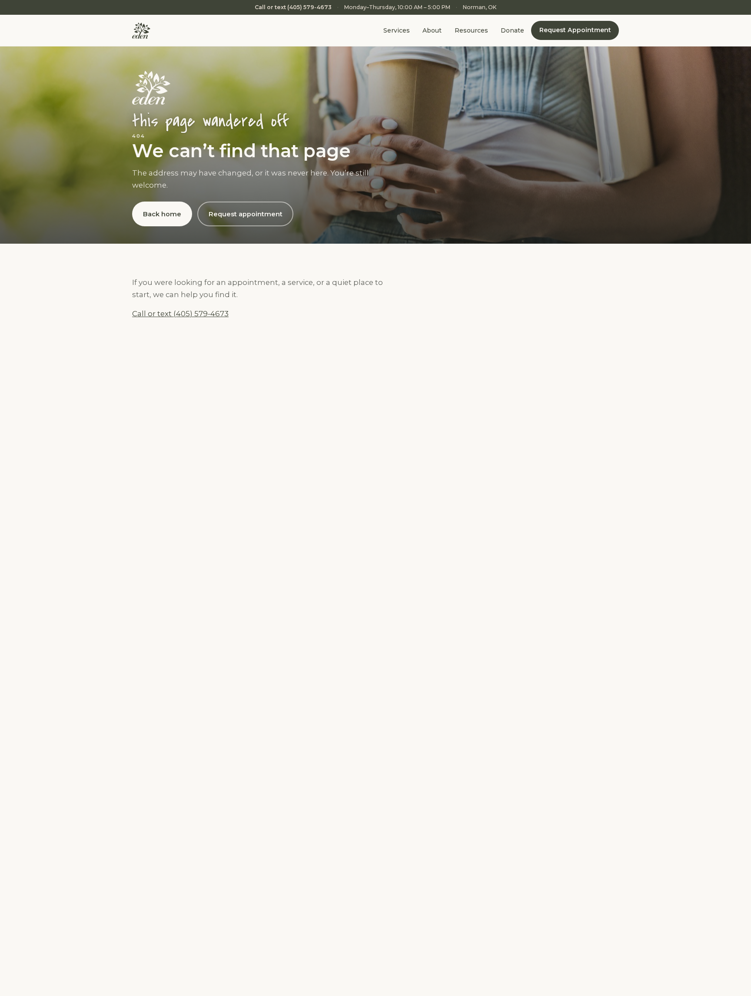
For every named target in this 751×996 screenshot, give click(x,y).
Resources (471, 31)
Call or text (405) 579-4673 (293, 7)
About (432, 31)
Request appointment (245, 214)
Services (396, 31)
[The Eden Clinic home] (141, 31)
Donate (512, 31)
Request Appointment (575, 30)
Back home (162, 214)
